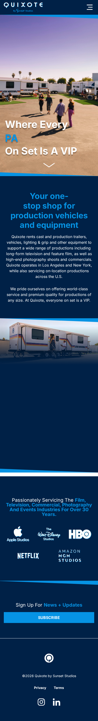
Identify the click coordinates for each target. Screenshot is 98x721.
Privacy (40, 688)
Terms (59, 688)
